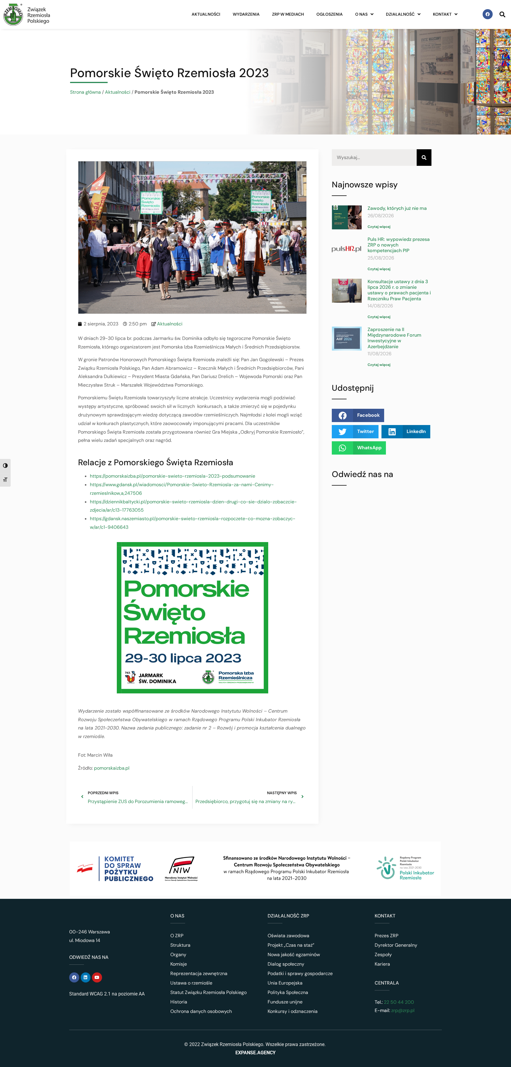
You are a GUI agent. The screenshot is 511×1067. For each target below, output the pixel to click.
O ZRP (176, 936)
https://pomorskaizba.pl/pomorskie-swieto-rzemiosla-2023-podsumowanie (172, 476)
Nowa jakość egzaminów (294, 954)
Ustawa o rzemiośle (191, 983)
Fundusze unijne (285, 1002)
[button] (358, 415)
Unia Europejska (285, 983)
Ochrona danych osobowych (201, 1011)
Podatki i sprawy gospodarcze (300, 973)
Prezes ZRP (386, 936)
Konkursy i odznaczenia (293, 1011)
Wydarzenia (246, 14)
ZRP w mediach (288, 14)
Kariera (382, 964)
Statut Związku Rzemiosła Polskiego (208, 992)
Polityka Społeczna (288, 992)
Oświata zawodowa (288, 936)
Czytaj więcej (379, 226)
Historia (178, 1002)
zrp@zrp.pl (403, 1010)
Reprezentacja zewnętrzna (198, 973)
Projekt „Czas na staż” (291, 945)
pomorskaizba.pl (112, 768)
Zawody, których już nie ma (397, 208)
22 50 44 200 (398, 1002)
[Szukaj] (424, 157)
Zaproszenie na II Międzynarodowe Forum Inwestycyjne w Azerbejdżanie (394, 338)
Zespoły (383, 954)
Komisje (178, 964)
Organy (178, 954)
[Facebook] (488, 14)
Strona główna (85, 92)
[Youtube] (97, 977)
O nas (361, 14)
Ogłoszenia (329, 14)
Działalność (400, 14)
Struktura (180, 945)
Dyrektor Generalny (396, 945)
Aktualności (206, 14)
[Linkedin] (86, 977)
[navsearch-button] (502, 14)
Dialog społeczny (286, 964)
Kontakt (442, 14)
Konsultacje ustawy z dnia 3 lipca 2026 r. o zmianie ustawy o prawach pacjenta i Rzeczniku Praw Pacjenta (399, 290)
